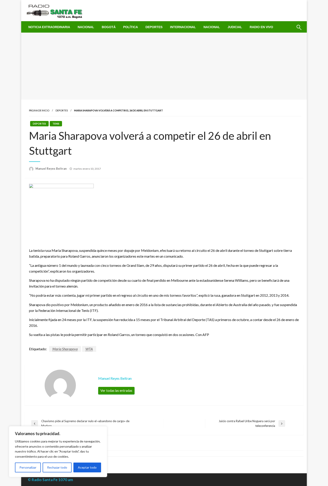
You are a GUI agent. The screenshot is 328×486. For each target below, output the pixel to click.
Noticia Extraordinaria (49, 27)
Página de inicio (39, 110)
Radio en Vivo (261, 27)
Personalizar (27, 467)
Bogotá (109, 27)
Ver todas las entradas (116, 390)
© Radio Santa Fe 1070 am (50, 479)
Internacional (183, 27)
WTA (89, 349)
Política (130, 27)
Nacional (86, 27)
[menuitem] (49, 27)
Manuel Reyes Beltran (51, 168)
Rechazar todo (57, 467)
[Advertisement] (164, 66)
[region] (58, 451)
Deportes (153, 27)
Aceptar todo (87, 467)
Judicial (235, 27)
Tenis (55, 123)
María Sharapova (65, 349)
